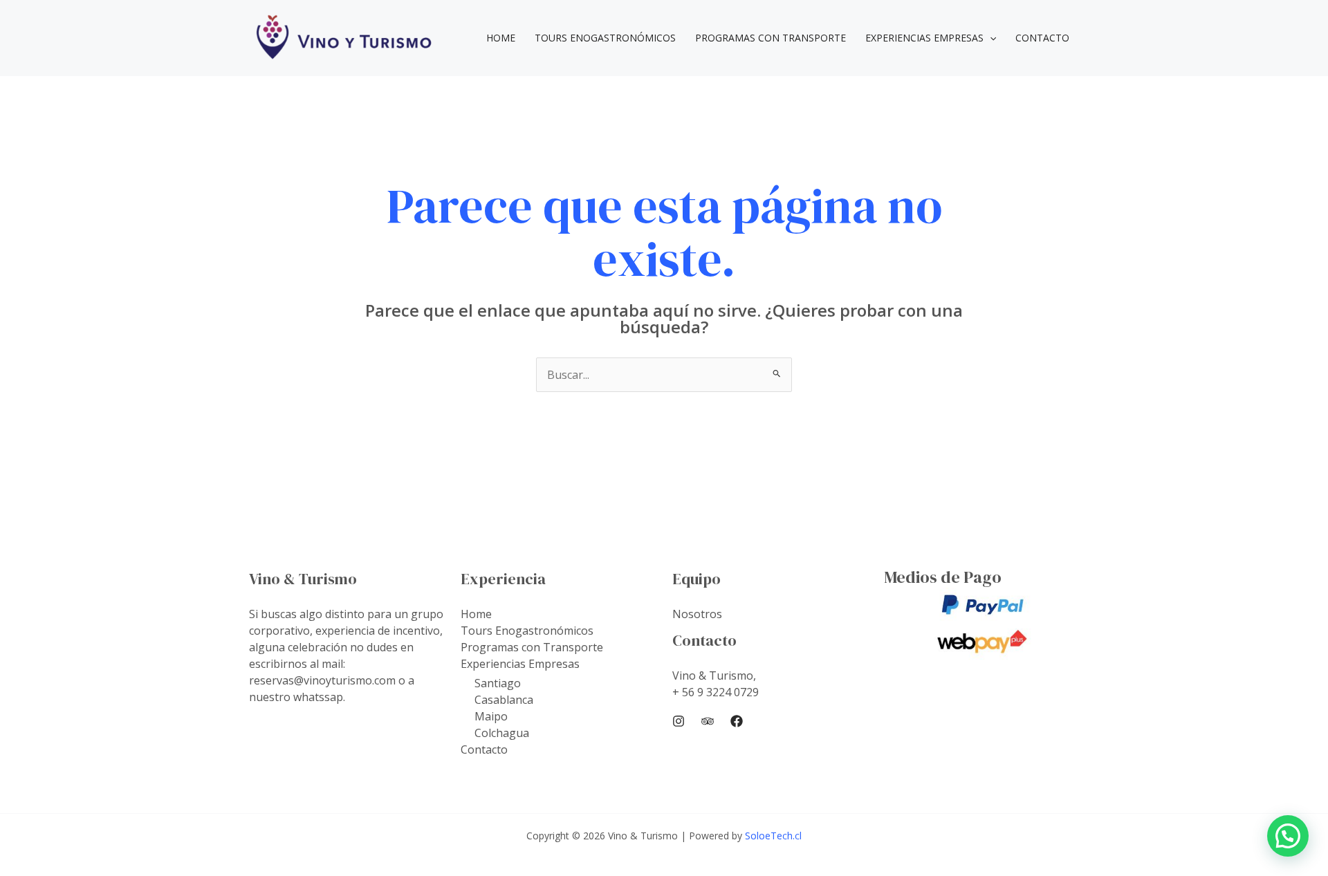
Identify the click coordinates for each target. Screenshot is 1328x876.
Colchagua (501, 732)
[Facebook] (736, 721)
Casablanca (503, 699)
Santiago (497, 683)
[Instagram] (678, 721)
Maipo (491, 716)
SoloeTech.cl (773, 835)
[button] (990, 38)
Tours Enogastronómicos (605, 37)
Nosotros (697, 614)
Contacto (1042, 37)
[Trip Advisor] (707, 721)
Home (500, 37)
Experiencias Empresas (924, 37)
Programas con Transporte (770, 37)
